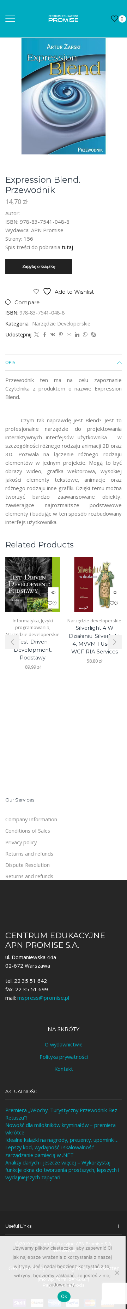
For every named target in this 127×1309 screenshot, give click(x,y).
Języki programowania (34, 624)
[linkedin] (77, 334)
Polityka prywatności (64, 1056)
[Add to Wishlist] (53, 603)
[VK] (53, 334)
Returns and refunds (29, 853)
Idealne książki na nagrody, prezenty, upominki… (62, 1139)
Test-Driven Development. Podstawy (33, 650)
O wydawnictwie (64, 1044)
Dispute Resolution (27, 864)
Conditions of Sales (27, 830)
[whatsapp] (85, 334)
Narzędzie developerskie (61, 323)
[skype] (92, 334)
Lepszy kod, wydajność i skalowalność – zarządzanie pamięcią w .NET (51, 1151)
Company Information (31, 819)
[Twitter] (36, 334)
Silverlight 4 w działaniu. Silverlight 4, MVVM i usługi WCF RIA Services (94, 640)
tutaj (67, 247)
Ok (64, 1296)
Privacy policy (21, 842)
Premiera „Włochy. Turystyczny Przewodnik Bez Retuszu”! (61, 1114)
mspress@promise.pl (43, 997)
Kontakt (63, 1068)
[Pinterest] (61, 334)
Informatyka (26, 620)
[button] (12, 642)
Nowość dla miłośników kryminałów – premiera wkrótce (60, 1128)
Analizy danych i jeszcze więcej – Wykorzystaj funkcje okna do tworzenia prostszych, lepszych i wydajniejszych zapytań (62, 1170)
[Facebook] (45, 334)
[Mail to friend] (69, 334)
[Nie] (116, 1272)
